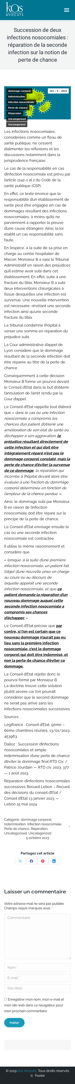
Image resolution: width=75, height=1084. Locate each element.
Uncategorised (17, 119)
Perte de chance (18, 107)
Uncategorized (16, 124)
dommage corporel (19, 91)
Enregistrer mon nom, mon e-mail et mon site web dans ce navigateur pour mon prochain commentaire (34, 1005)
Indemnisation (16, 96)
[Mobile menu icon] (66, 10)
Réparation (14, 113)
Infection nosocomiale (21, 102)
